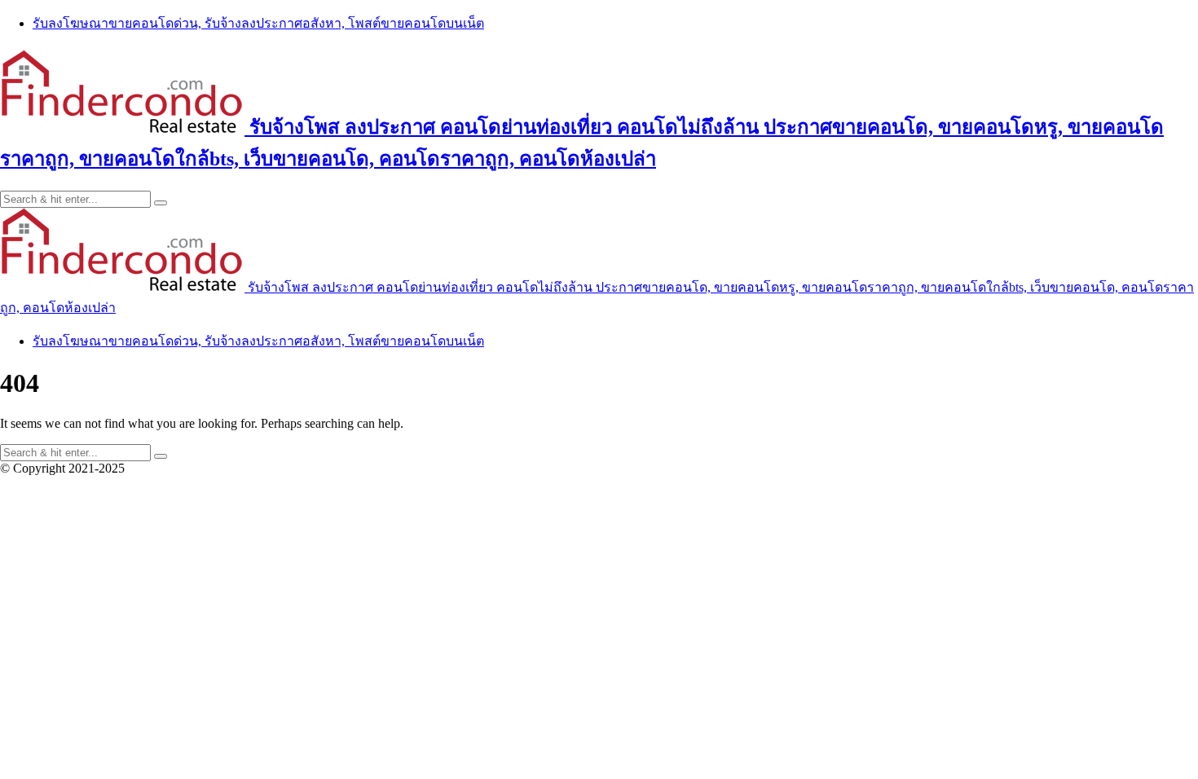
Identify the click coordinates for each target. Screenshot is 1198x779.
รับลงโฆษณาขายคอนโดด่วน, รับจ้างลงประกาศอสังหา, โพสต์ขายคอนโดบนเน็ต (258, 23)
